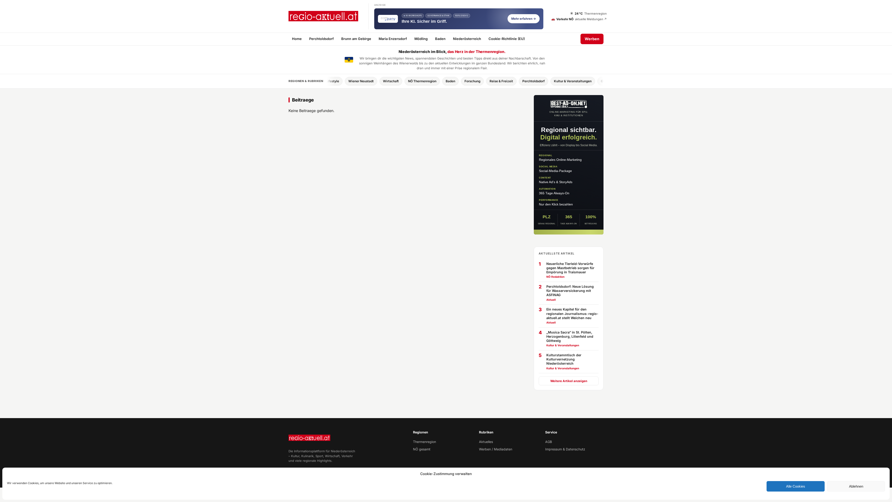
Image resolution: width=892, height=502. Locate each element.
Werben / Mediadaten (495, 449)
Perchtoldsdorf (321, 39)
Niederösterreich (467, 39)
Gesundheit (579, 81)
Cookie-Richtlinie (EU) (507, 39)
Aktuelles (486, 442)
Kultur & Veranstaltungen (543, 81)
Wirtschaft (361, 81)
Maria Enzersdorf (393, 39)
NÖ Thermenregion (392, 81)
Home (297, 39)
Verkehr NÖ (579, 19)
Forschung (443, 81)
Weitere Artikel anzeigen (568, 381)
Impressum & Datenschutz (565, 449)
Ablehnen (856, 486)
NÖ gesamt (421, 449)
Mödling (421, 39)
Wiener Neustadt (331, 81)
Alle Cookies (795, 486)
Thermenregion (424, 442)
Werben (592, 38)
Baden (440, 39)
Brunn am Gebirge (356, 39)
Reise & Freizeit (471, 81)
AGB (548, 442)
